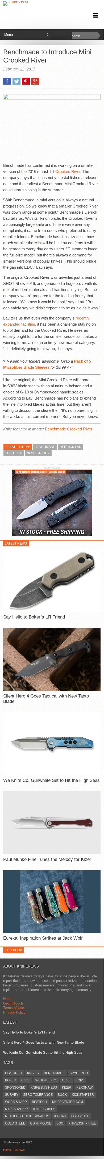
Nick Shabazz (16, 1109)
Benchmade (45, 447)
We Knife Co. (46, 1080)
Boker (10, 1080)
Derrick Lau (70, 447)
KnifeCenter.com (67, 1102)
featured (13, 453)
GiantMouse (40, 1123)
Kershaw (84, 1087)
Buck (62, 1095)
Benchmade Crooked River (68, 429)
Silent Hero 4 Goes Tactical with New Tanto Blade (46, 699)
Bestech (39, 1102)
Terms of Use (13, 1008)
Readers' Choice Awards (27, 1116)
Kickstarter (83, 1095)
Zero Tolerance (38, 1095)
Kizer (66, 1087)
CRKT (66, 1080)
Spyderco (79, 1073)
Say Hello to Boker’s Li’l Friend (34, 617)
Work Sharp (16, 1102)
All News (19, 1149)
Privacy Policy (14, 1012)
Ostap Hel (80, 1116)
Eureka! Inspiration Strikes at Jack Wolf (42, 938)
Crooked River (67, 171)
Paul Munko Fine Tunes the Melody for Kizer (47, 859)
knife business (44, 1087)
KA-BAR (60, 1116)
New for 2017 (38, 453)
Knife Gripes (44, 1109)
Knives (33, 1073)
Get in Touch (13, 1003)
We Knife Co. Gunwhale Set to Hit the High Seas (51, 780)
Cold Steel (15, 1123)
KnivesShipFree (82, 1123)
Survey (11, 1095)
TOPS (80, 1080)
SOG (59, 1123)
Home (7, 999)
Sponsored (15, 1087)
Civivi (25, 1080)
